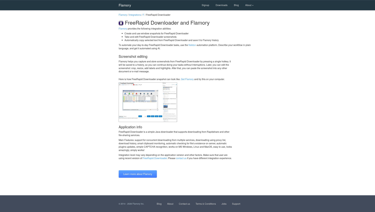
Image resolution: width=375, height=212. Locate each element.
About (248, 5)
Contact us (184, 203)
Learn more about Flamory (137, 174)
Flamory (125, 5)
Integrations (135, 14)
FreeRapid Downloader (155, 158)
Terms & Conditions (206, 203)
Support (236, 203)
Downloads (221, 5)
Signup (205, 5)
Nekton (192, 45)
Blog (236, 5)
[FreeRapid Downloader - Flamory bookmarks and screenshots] (176, 102)
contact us (181, 158)
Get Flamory (187, 79)
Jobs (223, 203)
